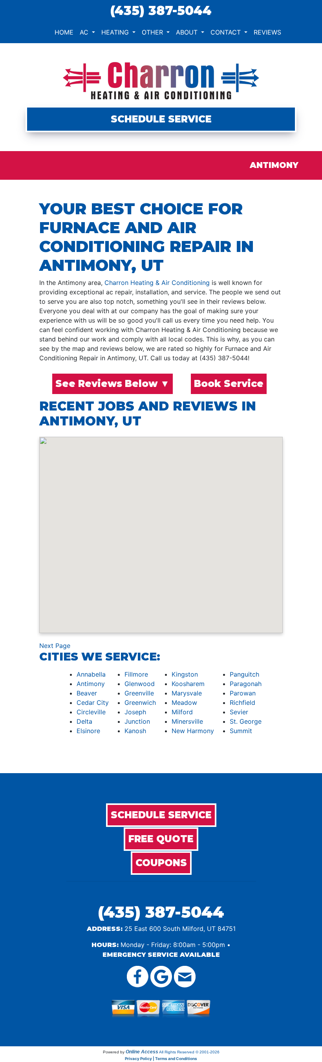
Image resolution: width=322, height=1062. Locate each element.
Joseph (135, 712)
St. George (246, 721)
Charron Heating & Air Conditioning (157, 282)
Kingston (185, 674)
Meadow (184, 702)
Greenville (139, 693)
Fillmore (136, 674)
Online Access (142, 1052)
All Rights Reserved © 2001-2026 (189, 1052)
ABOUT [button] (187, 32)
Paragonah (246, 684)
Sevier (239, 712)
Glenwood (139, 684)
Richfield (242, 702)
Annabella (91, 674)
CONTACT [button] (226, 32)
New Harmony (193, 731)
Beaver (87, 693)
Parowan (243, 693)
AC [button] (85, 32)
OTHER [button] (153, 32)
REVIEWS (267, 32)
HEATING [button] (116, 32)
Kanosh (135, 731)
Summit (241, 731)
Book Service (228, 383)
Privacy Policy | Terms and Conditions (161, 1058)
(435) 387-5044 (161, 10)
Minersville (187, 721)
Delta (84, 721)
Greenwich (140, 702)
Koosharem (188, 684)
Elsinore (88, 731)
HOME (64, 32)
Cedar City (93, 702)
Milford (182, 712)
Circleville (91, 712)
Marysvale (187, 693)
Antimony (91, 684)
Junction (137, 721)
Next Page (54, 646)
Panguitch (244, 674)
